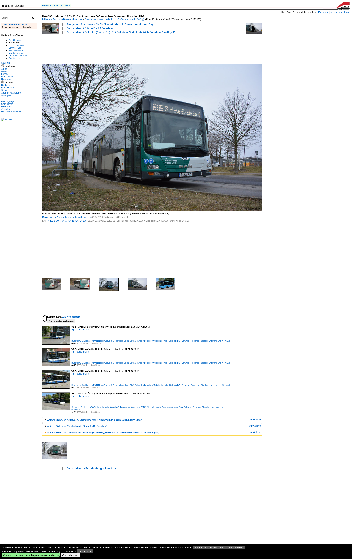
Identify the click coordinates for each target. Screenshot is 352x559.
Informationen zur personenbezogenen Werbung (219, 547)
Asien (4, 71)
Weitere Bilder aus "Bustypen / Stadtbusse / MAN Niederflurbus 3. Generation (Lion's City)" (94, 420)
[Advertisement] (109, 48)
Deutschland (7, 87)
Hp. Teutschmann (80, 329)
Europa (5, 74)
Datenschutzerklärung (11, 112)
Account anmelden (339, 12)
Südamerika (7, 79)
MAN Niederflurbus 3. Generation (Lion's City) (121, 19)
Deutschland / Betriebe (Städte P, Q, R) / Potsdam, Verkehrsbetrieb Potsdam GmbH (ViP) (121, 32)
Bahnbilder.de (15, 40)
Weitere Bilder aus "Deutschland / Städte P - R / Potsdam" (77, 426)
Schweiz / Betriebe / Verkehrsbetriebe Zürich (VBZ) (158, 341)
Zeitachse (6, 109)
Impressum (64, 5)
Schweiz (5, 90)
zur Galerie (255, 419)
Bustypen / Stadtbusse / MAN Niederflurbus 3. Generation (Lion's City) (111, 24)
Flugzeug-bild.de (16, 50)
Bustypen (77, 19)
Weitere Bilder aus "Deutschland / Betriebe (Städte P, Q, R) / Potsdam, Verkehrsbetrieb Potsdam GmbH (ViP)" (103, 432)
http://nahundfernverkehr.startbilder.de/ (72, 217)
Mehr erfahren (85, 551)
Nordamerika (7, 76)
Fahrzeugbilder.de (17, 45)
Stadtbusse (90, 19)
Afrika (4, 69)
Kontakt (54, 5)
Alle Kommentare (71, 317)
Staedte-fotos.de (16, 53)
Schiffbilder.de (15, 48)
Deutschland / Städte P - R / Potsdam (90, 28)
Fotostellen (6, 106)
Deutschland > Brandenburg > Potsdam (91, 468)
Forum (45, 5)
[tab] (152, 420)
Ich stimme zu (71, 555)
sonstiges (6, 95)
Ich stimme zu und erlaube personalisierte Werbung (31, 555)
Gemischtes (7, 104)
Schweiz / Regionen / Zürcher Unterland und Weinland (206, 341)
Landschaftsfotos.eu (18, 55)
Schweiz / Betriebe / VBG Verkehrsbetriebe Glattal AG (95, 407)
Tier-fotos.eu (14, 58)
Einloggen (323, 12)
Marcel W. (47, 217)
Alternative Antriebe (11, 93)
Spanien (5, 63)
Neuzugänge (7, 101)
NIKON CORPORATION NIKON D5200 (67, 221)
